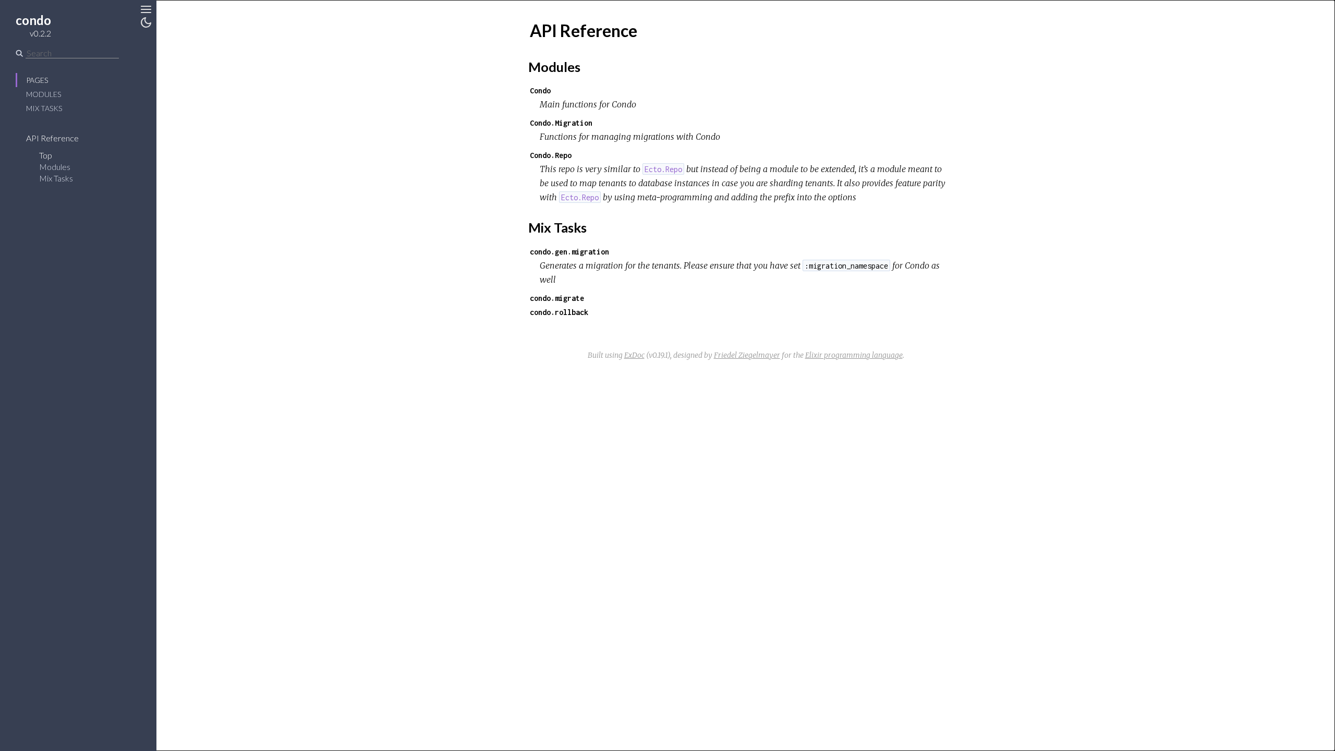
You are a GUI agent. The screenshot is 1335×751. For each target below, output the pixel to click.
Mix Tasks (44, 108)
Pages (37, 80)
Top (45, 155)
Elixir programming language (854, 355)
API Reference (52, 138)
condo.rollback (559, 312)
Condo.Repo (551, 155)
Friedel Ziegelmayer (747, 355)
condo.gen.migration (569, 251)
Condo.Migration (561, 122)
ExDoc (634, 355)
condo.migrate (557, 298)
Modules (43, 94)
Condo (540, 90)
